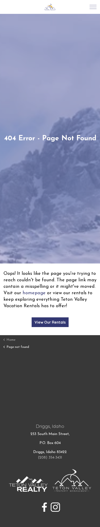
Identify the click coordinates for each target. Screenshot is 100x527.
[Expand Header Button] (93, 7)
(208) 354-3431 (50, 458)
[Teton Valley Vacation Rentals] (50, 7)
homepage (34, 293)
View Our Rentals (50, 322)
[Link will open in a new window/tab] (44, 507)
